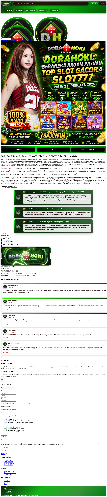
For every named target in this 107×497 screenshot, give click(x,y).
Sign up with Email (7, 390)
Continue (4, 436)
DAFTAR (19, 150)
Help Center (7, 481)
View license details (6, 237)
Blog (5, 484)
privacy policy (86, 443)
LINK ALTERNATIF (89, 150)
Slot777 (88, 182)
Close (2, 379)
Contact (6, 486)
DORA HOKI (19, 10)
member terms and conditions (37, 403)
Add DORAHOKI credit (10, 433)
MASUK (94, 3)
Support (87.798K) (22, 40)
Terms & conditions (9, 488)
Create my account (6, 406)
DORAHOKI (9, 10)
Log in (17, 409)
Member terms (8, 489)
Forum (6, 482)
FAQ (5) (29, 40)
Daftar (102, 3)
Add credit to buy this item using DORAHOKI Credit (18, 424)
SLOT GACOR (54, 10)
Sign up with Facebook (8, 387)
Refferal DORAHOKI (10, 473)
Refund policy (8, 492)
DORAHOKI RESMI (10, 474)
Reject (2, 447)
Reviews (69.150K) (11, 40)
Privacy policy (8, 491)
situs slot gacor (9, 168)
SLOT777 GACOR (30, 10)
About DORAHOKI (9, 471)
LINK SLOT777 (43, 10)
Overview (3, 40)
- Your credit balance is (22, 423)
